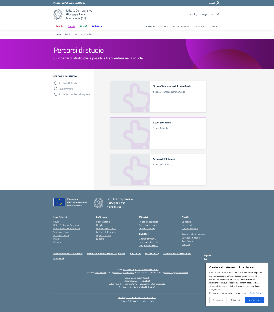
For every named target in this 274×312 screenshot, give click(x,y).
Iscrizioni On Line (61, 235)
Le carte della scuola (106, 232)
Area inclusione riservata (157, 26)
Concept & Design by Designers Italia (137, 301)
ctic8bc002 (147, 280)
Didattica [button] (97, 26)
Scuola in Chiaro (60, 232)
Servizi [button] (71, 26)
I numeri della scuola (106, 228)
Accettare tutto (255, 300)
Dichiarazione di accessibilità (177, 253)
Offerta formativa (147, 238)
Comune (57, 242)
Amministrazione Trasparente (67, 253)
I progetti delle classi (148, 245)
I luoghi (99, 225)
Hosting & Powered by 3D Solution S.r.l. (137, 297)
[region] (237, 284)
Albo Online (135, 253)
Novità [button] (83, 26)
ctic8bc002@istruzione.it (123, 272)
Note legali (58, 258)
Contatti (214, 26)
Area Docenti (200, 26)
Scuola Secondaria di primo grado (74, 94)
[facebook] (218, 14)
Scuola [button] (59, 26)
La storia (100, 238)
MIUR (56, 221)
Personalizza (218, 300)
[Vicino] (265, 265)
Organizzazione (103, 235)
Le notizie (186, 221)
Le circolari (187, 225)
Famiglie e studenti (148, 225)
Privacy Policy (152, 253)
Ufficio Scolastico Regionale (66, 225)
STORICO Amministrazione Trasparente (106, 253)
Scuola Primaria (66, 88)
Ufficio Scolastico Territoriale (66, 228)
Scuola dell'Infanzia (68, 83)
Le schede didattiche (149, 242)
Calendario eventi (190, 228)
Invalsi (56, 238)
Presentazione (103, 221)
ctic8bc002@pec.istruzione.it (176, 272)
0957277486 (100, 272)
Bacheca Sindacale (181, 26)
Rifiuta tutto (236, 300)
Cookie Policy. (255, 292)
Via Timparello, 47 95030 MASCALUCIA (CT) (141, 269)
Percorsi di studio (147, 228)
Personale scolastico (148, 221)
